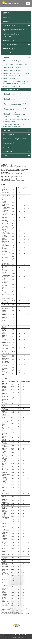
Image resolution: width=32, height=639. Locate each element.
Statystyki (6, 57)
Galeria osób (7, 21)
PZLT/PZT (6, 13)
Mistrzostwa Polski (9, 25)
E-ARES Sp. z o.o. (22, 637)
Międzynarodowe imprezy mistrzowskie (11, 35)
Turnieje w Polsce (8, 40)
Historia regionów (8, 134)
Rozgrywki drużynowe (10, 44)
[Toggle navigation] (28, 3)
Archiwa (5, 155)
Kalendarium (7, 17)
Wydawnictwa (7, 151)
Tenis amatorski (8, 147)
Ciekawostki (6, 130)
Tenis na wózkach (8, 143)
